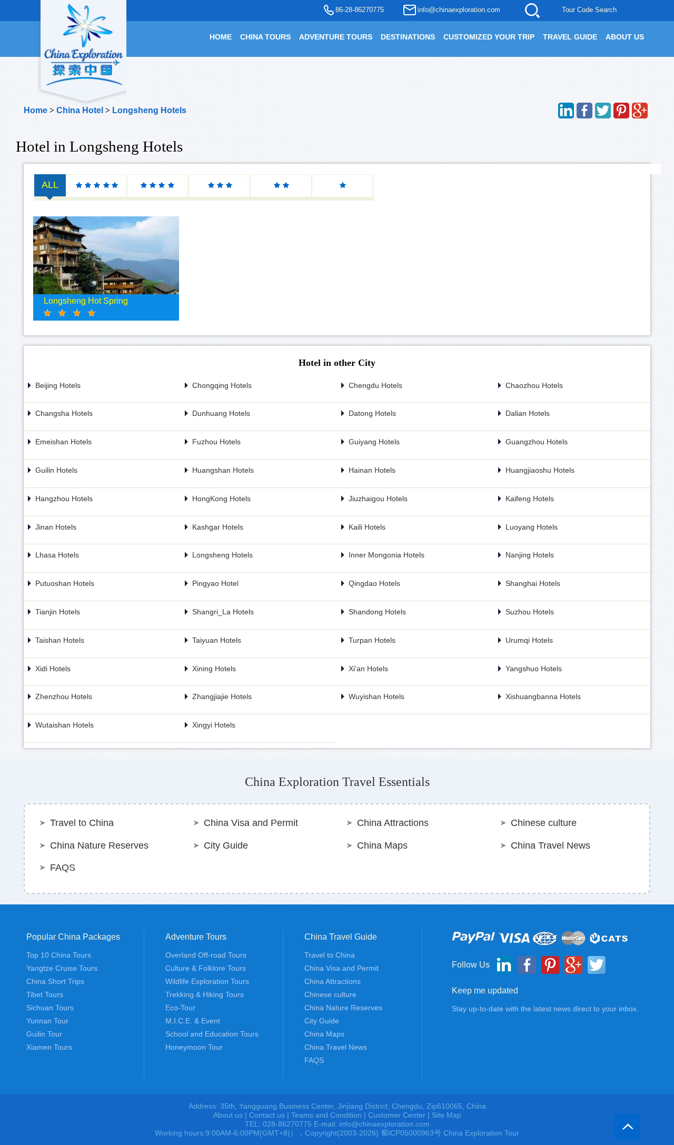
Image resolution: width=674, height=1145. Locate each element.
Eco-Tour (180, 1007)
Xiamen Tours (49, 1047)
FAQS (62, 867)
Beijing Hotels (58, 385)
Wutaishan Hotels (64, 725)
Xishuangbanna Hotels (543, 696)
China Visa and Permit (251, 823)
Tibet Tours (44, 994)
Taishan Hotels (59, 640)
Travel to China (82, 823)
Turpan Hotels (372, 640)
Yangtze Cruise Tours (61, 968)
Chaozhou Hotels (534, 385)
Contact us (267, 1115)
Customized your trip (488, 37)
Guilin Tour (44, 1034)
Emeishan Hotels (63, 441)
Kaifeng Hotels (530, 498)
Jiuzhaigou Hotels (378, 498)
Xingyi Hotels (213, 725)
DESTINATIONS (408, 37)
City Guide (226, 845)
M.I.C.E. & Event (192, 1021)
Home (35, 110)
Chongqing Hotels (222, 385)
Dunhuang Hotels (221, 413)
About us (228, 1115)
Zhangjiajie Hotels (222, 696)
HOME (221, 37)
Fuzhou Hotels (216, 441)
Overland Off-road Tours (205, 955)
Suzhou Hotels (530, 612)
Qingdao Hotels (374, 583)
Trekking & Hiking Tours (204, 994)
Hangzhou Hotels (64, 498)
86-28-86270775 (359, 10)
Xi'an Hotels (368, 668)
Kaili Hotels (367, 527)
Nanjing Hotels (530, 555)
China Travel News (550, 845)
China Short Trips (55, 981)
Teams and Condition (326, 1115)
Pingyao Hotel (215, 583)
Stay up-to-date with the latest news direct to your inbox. (545, 1008)
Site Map (446, 1115)
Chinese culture (544, 823)
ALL (50, 185)
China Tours (265, 37)
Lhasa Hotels (57, 555)
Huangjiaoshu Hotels (540, 470)
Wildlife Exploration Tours (207, 981)
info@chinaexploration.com (459, 10)
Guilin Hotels (56, 470)
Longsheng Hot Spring (86, 300)
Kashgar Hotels (217, 527)
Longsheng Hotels (149, 110)
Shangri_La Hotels (223, 612)
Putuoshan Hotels (64, 583)
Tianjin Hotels (57, 612)
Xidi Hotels (53, 668)
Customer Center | (400, 1115)
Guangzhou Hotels (537, 441)
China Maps (382, 845)
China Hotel (79, 110)
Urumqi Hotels (529, 640)
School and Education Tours (212, 1034)
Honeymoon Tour (194, 1047)
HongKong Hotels (221, 498)
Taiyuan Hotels (216, 640)
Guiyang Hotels (374, 441)
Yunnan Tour (47, 1021)
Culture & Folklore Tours (205, 968)
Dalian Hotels (528, 413)
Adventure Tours (335, 37)
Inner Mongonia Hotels (386, 555)
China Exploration (83, 43)
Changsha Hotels (64, 413)
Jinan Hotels (55, 527)
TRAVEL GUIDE (570, 37)
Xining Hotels (214, 668)
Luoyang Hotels (532, 527)
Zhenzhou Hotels (63, 696)
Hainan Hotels (372, 470)
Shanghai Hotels (533, 583)
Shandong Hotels (377, 612)
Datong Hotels (372, 413)
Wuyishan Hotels (376, 696)
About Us (625, 37)
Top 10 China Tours (58, 955)
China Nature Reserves (99, 845)
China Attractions (393, 823)
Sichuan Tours (50, 1007)
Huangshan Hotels (223, 470)
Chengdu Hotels (375, 385)
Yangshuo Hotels (534, 668)
